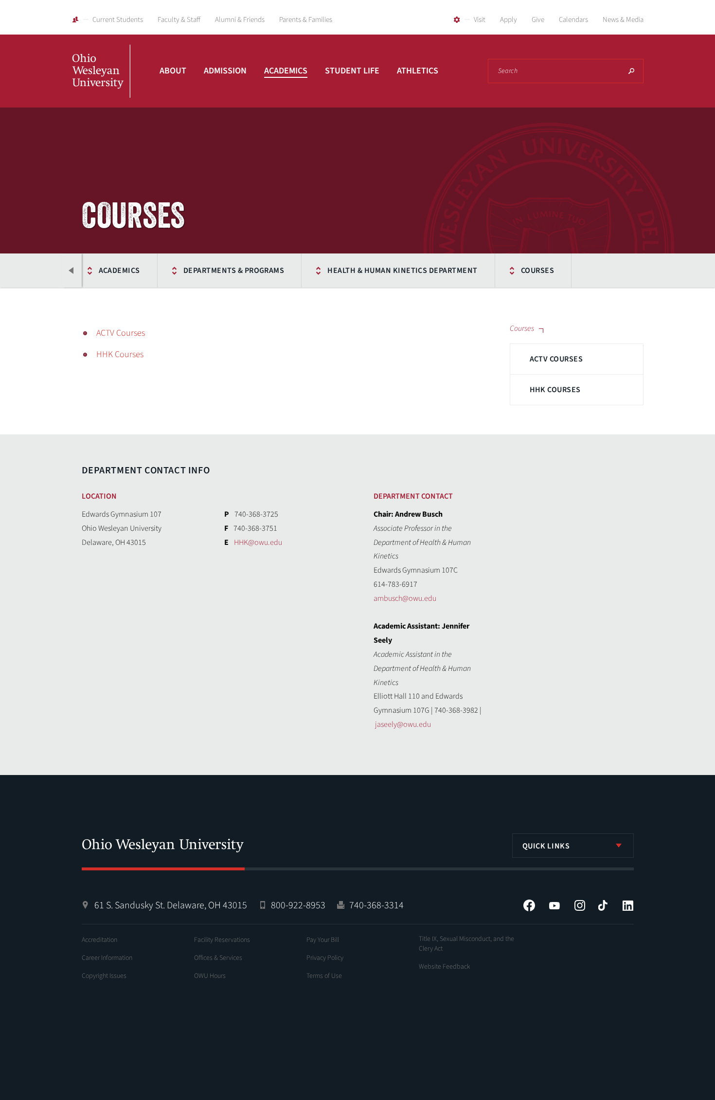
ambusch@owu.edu (405, 598)
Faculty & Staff (179, 20)
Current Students (117, 20)
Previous (72, 270)
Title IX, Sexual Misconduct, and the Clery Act (466, 944)
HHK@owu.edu (258, 542)
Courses (537, 270)
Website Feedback (444, 967)
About (173, 71)
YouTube (554, 905)
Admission (225, 71)
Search (631, 71)
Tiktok (602, 905)
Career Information (107, 958)
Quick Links (546, 846)
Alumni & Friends (240, 20)
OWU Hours (210, 976)
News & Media (623, 20)
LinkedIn (628, 905)
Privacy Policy (324, 958)
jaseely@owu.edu (403, 724)
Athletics (417, 71)
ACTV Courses (556, 359)
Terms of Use (324, 976)
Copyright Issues (104, 976)
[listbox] (573, 845)
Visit (479, 20)
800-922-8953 (298, 905)
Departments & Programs (234, 270)
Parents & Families (305, 20)
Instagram (580, 905)
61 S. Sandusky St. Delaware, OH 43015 (170, 905)
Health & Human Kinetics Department (402, 270)
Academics (285, 71)
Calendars (573, 20)
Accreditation (99, 940)
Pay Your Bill (322, 940)
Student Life (352, 71)
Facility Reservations (222, 940)
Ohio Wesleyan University (101, 82)
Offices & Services (218, 958)
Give (538, 20)
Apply (508, 20)
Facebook (529, 905)
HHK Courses (555, 389)
